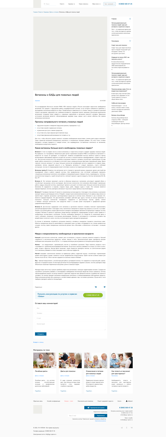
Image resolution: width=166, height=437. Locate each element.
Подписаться (101, 415)
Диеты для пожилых (68, 371)
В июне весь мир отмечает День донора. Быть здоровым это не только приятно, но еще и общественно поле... (121, 94)
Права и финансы (83, 4)
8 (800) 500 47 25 (125, 4)
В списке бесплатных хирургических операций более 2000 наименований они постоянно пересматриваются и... (121, 63)
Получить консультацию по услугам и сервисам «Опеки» (57, 295)
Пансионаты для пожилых (85, 401)
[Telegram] (104, 287)
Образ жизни (95, 4)
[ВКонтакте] (96, 287)
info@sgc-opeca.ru (50, 434)
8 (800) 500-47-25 (93, 295)
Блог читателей (109, 4)
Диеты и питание (39, 375)
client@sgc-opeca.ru (126, 415)
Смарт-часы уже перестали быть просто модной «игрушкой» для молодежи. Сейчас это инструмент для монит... (121, 49)
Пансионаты (115, 375)
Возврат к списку (38, 342)
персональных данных (100, 421)
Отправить (41, 334)
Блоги (119, 401)
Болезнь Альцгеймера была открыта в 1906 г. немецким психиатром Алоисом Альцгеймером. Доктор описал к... (121, 120)
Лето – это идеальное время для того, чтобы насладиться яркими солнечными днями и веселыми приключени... (121, 29)
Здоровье (70, 4)
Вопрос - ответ (68, 401)
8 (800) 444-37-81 (127, 413)
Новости (62, 4)
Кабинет (130, 401)
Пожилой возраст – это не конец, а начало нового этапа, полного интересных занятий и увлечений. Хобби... (121, 107)
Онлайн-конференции (53, 401)
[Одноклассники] (100, 287)
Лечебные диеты (41, 371)
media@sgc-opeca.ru (126, 420)
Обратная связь (37, 401)
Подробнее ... (38, 391)
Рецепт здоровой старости (105, 401)
